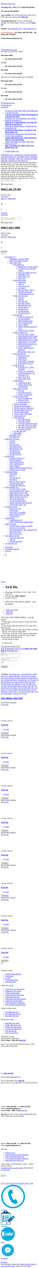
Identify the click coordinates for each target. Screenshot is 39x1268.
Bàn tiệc (21, 300)
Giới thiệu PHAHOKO (13, 974)
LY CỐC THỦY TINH (26, 334)
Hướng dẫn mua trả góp (13, 1027)
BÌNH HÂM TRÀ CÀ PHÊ (28, 340)
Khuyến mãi (7, 105)
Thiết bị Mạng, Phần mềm (23, 414)
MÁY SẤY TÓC (15, 263)
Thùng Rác (22, 282)
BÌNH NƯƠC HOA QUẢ (27, 344)
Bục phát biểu (23, 302)
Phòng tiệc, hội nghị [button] (12, 439)
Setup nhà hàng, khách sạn (14, 1160)
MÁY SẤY (22, 278)
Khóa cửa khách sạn (25, 398)
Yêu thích (5, 733)
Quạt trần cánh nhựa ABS (27, 427)
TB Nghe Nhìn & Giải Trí (23, 410)
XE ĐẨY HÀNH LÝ (25, 317)
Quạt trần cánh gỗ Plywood (27, 423)
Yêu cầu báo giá (10, 1031)
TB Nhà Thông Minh (21, 412)
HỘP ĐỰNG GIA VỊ (25, 363)
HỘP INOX (22, 358)
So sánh (6, 729)
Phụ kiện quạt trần (24, 429)
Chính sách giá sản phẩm (13, 1001)
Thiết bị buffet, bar (20, 332)
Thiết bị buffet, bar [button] (11, 487)
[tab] (11, 610)
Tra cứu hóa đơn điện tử (13, 1029)
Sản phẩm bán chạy (12, 1012)
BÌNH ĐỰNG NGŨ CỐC (27, 338)
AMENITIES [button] (10, 518)
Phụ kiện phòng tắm (25, 292)
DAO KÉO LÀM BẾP (26, 362)
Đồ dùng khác (23, 309)
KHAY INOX (14, 516)
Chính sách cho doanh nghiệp (15, 999)
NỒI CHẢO (22, 360)
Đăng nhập (12, 199)
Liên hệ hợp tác (10, 982)
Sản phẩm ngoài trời (21, 389)
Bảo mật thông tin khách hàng (15, 1005)
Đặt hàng (4, 1262)
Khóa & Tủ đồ (23, 400)
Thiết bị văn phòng (20, 404)
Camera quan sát (24, 402)
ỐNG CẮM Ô (23, 325)
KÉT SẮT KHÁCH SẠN (19, 261)
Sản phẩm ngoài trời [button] (12, 536)
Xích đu (21, 391)
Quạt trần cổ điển (24, 421)
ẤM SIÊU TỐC (23, 274)
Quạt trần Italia (19, 418)
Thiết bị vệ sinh (19, 365)
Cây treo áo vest (23, 286)
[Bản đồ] (25, 17)
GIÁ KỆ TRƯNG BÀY (18, 501)
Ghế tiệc (21, 298)
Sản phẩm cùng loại (12, 698)
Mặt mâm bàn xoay (24, 305)
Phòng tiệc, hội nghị (21, 296)
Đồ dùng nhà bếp (20, 354)
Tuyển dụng (9, 976)
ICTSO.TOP (5, 1170)
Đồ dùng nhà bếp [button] (11, 507)
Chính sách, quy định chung (14, 989)
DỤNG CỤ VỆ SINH (26, 371)
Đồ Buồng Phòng (20, 280)
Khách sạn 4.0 (10, 1153)
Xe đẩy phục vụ (23, 307)
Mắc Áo (21, 284)
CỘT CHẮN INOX (25, 323)
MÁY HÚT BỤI (24, 377)
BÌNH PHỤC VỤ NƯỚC (27, 342)
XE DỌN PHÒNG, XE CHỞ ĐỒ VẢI (26, 374)
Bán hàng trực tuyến (10, 50)
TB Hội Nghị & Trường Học (24, 408)
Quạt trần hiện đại (24, 420)
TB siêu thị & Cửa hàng (22, 406)
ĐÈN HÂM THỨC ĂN (26, 352)
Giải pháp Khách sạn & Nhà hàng (16, 1155)
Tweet (3, 582)
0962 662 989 (8, 1073)
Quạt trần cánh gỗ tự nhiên (27, 425)
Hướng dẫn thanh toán (13, 1025)
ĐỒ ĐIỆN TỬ (19, 265)
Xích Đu (4, 725)
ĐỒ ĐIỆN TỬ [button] (10, 257)
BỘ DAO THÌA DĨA (17, 499)
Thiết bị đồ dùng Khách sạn (14, 1156)
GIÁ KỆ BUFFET (24, 346)
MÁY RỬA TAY (24, 276)
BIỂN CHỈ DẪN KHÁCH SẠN (21, 468)
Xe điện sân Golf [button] (11, 543)
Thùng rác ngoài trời (25, 394)
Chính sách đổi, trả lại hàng (14, 995)
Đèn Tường (18, 433)
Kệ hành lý (22, 288)
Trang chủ (4, 215)
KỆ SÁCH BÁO (24, 319)
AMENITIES (18, 381)
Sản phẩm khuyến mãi (12, 1014)
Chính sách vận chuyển (13, 991)
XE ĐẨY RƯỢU (24, 313)
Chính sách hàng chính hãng (15, 1003)
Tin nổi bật (4, 107)
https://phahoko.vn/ (29, 29)
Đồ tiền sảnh (18, 315)
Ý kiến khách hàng (11, 980)
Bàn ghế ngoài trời (24, 392)
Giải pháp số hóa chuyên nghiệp (12, 1168)
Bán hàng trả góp (9, 103)
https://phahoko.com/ (15, 29)
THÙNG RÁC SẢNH (26, 331)
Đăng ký (4, 199)
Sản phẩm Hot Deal (12, 1016)
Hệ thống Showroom (8, 4)
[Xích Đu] (5, 705)
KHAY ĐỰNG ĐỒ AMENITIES (25, 386)
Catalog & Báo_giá (11, 151)
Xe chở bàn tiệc (23, 311)
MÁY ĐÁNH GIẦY (25, 321)
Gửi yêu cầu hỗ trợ (11, 1033)
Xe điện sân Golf (20, 431)
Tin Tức (8, 978)
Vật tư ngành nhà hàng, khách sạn (17, 1158)
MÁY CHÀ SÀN (24, 379)
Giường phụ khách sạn (26, 294)
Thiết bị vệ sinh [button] (10, 524)
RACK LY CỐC (24, 356)
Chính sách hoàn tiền (12, 997)
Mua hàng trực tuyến (12, 1023)
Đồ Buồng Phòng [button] (11, 472)
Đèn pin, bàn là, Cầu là (26, 290)
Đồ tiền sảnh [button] (9, 456)
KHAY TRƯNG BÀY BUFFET (21, 503)
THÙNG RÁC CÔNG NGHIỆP (21, 526)
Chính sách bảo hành (12, 993)
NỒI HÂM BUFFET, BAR (27, 336)
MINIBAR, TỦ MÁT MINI (19, 259)
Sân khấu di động (24, 303)
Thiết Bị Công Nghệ (21, 396)
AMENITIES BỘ (24, 383)
